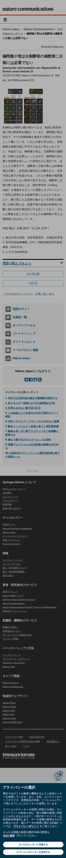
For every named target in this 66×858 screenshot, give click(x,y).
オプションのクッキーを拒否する (33, 852)
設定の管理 (9, 835)
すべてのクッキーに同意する (33, 844)
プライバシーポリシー (26, 826)
